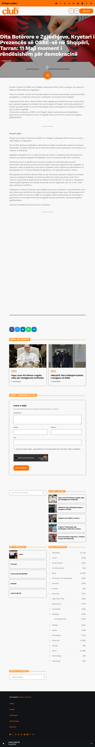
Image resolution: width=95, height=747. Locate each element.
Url (14, 438)
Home (21, 554)
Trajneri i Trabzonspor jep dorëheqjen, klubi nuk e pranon (69, 528)
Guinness (55, 594)
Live (86, 11)
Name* (16, 427)
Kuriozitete (56, 609)
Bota (14, 371)
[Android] (91, 3)
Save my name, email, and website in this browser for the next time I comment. (48, 449)
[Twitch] (65, 3)
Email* (53, 427)
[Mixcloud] (74, 3)
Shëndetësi (56, 635)
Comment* (17, 413)
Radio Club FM (25, 697)
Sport (54, 651)
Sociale (55, 646)
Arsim (54, 558)
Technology (56, 656)
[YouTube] (56, 3)
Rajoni (54, 630)
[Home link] (10, 11)
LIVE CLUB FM (16, 593)
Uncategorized (60, 619)
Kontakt (13, 584)
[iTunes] (78, 3)
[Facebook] (87, 3)
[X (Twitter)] (61, 3)
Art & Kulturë (57, 563)
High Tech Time (58, 599)
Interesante (56, 604)
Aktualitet (56, 553)
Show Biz (55, 640)
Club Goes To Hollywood (62, 578)
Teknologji (56, 661)
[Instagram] (82, 3)
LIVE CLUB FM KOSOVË (19, 574)
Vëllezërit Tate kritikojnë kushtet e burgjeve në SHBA (67, 376)
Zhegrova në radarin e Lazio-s (69, 518)
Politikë (55, 625)
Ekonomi (55, 583)
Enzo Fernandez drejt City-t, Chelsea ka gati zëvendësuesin (71, 538)
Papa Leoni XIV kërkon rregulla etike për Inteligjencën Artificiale (27, 376)
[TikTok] (69, 3)
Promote (14, 564)
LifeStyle (55, 614)
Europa (55, 588)
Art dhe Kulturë (58, 568)
